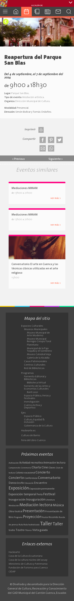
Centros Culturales (34, 365)
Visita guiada (40, 530)
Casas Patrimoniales (35, 361)
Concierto (43, 472)
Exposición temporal (22, 494)
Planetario (32, 345)
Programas (27, 373)
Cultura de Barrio (30, 435)
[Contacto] (58, 11)
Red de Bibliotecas (34, 368)
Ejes (23, 413)
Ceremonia (26, 468)
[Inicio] (16, 11)
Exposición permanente (42, 489)
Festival (49, 494)
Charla (36, 467)
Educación (29, 483)
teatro (12, 530)
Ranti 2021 (32, 392)
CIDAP (12, 571)
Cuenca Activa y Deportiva (33, 406)
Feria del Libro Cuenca (33, 440)
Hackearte (14, 552)
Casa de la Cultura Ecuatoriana (25, 556)
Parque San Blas (20, 93)
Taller (46, 524)
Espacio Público (32, 416)
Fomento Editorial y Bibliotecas (35, 377)
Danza (12, 483)
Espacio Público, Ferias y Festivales (37, 397)
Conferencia (30, 478)
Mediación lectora (35, 505)
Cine (44, 467)
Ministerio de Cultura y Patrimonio (28, 564)
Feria (40, 494)
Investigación (31, 402)
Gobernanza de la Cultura (38, 426)
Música (58, 505)
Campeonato (14, 468)
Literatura (50, 500)
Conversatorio (49, 478)
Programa (18, 517)
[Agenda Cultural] (26, 11)
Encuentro (40, 483)
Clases (51, 467)
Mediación (14, 506)
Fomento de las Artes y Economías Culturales (37, 387)
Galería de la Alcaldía (38, 358)
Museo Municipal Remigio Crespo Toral (39, 340)
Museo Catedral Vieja (39, 354)
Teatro (20, 530)
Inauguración (17, 499)
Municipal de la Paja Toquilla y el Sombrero (39, 349)
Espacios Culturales (32, 326)
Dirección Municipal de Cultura (32, 101)
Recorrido (53, 517)
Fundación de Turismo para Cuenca (28, 567)
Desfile (20, 483)
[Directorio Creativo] (37, 11)
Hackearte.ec (28, 430)
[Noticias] (47, 11)
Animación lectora (54, 463)
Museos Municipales (35, 329)
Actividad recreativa (31, 463)
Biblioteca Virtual (36, 383)
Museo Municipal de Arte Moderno (38, 334)
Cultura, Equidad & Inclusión (34, 421)
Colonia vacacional (25, 472)
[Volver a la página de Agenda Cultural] (6, 22)
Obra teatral (15, 511)
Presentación (34, 511)
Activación (14, 463)
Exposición (19, 488)
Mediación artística (33, 97)
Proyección (32, 517)
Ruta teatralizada (32, 525)
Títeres (28, 530)
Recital (45, 517)
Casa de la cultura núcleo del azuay (28, 560)
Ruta (21, 525)
